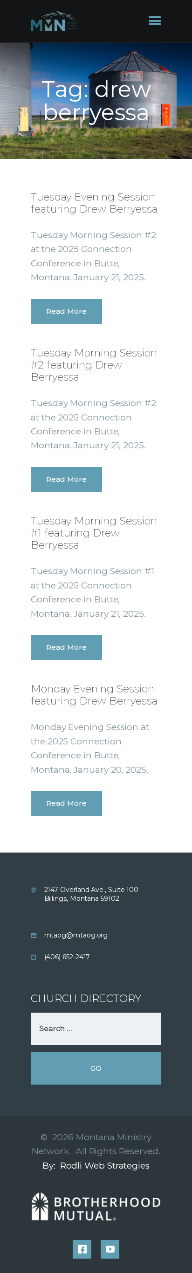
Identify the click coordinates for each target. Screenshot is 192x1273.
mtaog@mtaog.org (76, 935)
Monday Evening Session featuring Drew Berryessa (94, 695)
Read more (66, 311)
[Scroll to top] (174, 1250)
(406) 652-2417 (67, 957)
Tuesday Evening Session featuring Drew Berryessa (94, 203)
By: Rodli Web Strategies (96, 1165)
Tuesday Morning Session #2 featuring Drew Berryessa (94, 365)
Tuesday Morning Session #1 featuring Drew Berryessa (94, 533)
